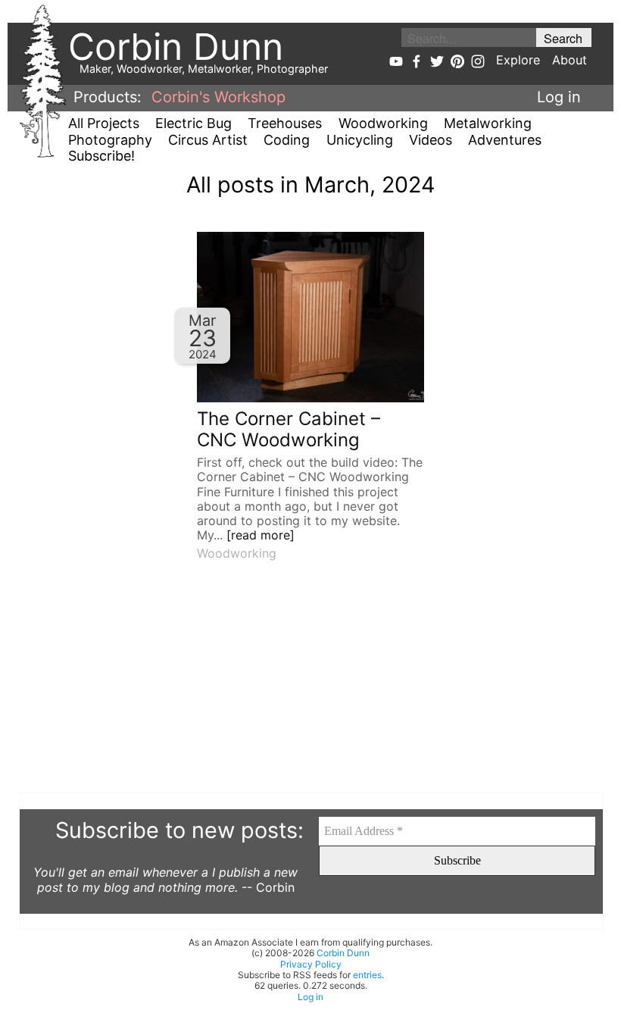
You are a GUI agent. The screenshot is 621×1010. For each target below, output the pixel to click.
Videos (430, 140)
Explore (518, 59)
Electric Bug (193, 123)
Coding (287, 140)
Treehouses (285, 123)
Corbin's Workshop (218, 97)
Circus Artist (208, 140)
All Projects (103, 123)
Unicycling (359, 140)
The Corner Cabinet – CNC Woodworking (288, 430)
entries (367, 974)
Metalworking (488, 123)
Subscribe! (101, 156)
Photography (110, 140)
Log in (559, 97)
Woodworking (383, 123)
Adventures (504, 140)
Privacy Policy (311, 964)
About (569, 59)
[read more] (260, 535)
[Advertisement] (310, 686)
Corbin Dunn (343, 952)
